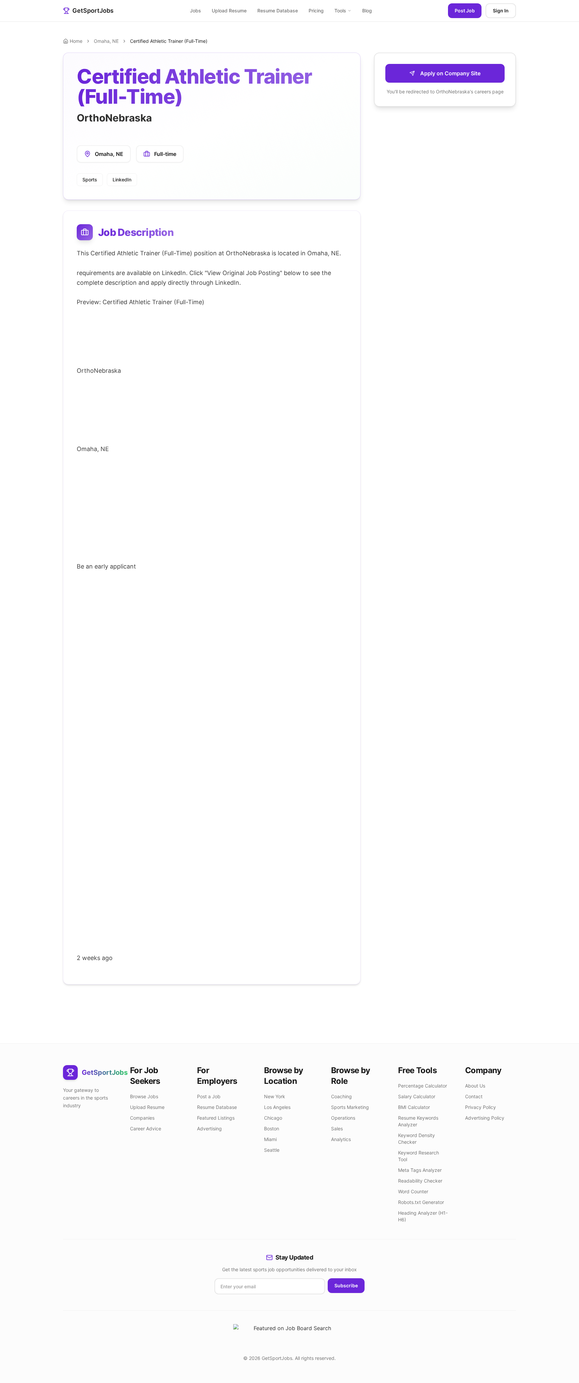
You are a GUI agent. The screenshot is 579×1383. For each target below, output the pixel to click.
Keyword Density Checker (416, 1138)
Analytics (341, 1139)
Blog (367, 10)
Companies (142, 1118)
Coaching (341, 1096)
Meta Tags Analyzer (420, 1170)
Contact (473, 1096)
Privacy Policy (480, 1107)
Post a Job (208, 1096)
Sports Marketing (350, 1107)
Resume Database (277, 10)
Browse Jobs (144, 1096)
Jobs (195, 10)
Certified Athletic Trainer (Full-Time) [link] (168, 41)
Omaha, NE (106, 41)
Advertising (209, 1128)
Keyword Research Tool (418, 1156)
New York (274, 1096)
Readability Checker (420, 1181)
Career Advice (145, 1128)
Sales (337, 1128)
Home (76, 41)
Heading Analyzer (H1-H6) (423, 1216)
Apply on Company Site (450, 73)
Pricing (316, 10)
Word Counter (413, 1191)
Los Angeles (277, 1107)
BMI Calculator (414, 1107)
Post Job (465, 10)
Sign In (501, 10)
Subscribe (346, 1285)
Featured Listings (216, 1118)
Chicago (273, 1118)
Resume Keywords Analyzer (418, 1121)
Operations (343, 1118)
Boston (271, 1128)
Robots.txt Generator (421, 1202)
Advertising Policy (484, 1118)
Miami (270, 1139)
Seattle (271, 1150)
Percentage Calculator (422, 1086)
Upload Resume (229, 10)
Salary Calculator (416, 1096)
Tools (340, 10)
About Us (475, 1086)
